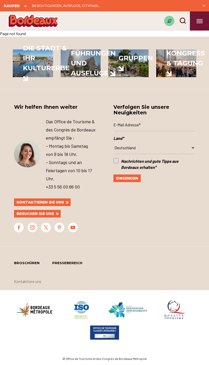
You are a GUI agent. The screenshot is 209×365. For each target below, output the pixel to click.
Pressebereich (67, 263)
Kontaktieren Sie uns (40, 202)
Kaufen (12, 6)
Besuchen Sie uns (35, 213)
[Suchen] (183, 21)
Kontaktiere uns (27, 281)
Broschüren (27, 263)
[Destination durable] (169, 21)
